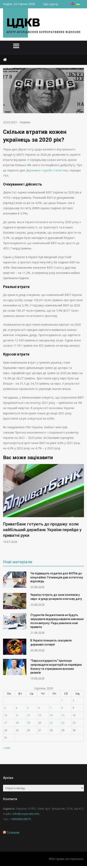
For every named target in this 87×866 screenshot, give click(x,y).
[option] (43, 504)
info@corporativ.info (26, 814)
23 (74, 722)
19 (28, 722)
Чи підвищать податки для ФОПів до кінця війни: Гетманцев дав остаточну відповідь (56, 577)
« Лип (6, 748)
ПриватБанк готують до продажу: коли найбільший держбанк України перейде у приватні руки (42, 530)
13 (39, 715)
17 (5, 722)
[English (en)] (72, 4)
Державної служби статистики (47, 170)
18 (17, 722)
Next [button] (81, 509)
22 (63, 722)
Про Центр (50, 4)
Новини (25, 122)
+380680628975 (20, 819)
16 (74, 715)
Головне (13, 832)
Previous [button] (5, 509)
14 (51, 715)
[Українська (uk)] (78, 4)
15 (63, 715)
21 (51, 722)
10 (5, 715)
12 (28, 715)
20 (39, 722)
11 (17, 715)
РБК (5, 175)
